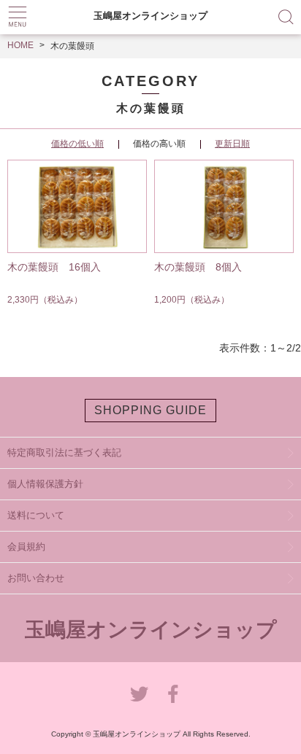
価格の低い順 (77, 144)
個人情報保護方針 (45, 483)
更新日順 (232, 144)
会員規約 (26, 546)
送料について (35, 515)
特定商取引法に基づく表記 (64, 452)
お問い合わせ (35, 577)
